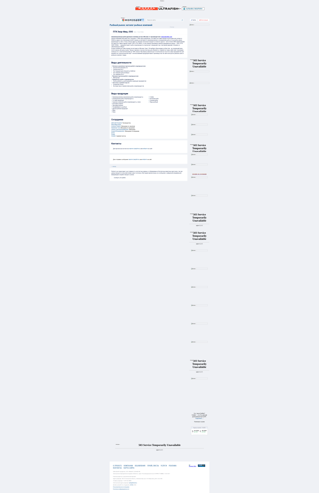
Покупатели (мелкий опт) (120, 67)
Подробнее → (199, 418)
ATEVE (131, 485)
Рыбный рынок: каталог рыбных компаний (131, 25)
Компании (128, 466)
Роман (113, 134)
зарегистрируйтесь (134, 148)
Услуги (164, 466)
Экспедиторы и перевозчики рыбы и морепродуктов (128, 86)
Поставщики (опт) (118, 74)
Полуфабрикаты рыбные (119, 107)
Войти (194, 20)
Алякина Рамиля (116, 126)
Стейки (152, 97)
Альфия (113, 136)
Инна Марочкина (116, 124)
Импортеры (116, 77)
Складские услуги (117, 84)
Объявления (140, 466)
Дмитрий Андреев (116, 123)
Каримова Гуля (115, 128)
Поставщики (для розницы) (120, 72)
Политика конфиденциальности (121, 489)
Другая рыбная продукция (120, 108)
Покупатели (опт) (117, 69)
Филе (113, 112)
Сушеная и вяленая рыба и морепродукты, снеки (126, 102)
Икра (113, 110)
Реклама (172, 466)
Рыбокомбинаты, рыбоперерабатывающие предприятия (129, 81)
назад (114, 166)
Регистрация (204, 20)
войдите (145, 148)
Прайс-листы (153, 466)
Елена (113, 133)
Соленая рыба (154, 100)
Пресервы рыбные (117, 105)
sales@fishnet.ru (133, 482)
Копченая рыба (154, 98)
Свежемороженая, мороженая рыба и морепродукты (127, 97)
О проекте (117, 466)
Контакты (117, 468)
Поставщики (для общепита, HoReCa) (123, 71)
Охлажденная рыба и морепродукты (122, 98)
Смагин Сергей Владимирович (120, 129)
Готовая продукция (118, 100)
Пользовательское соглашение (121, 487)
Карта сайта (129, 468)
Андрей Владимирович (117, 131)
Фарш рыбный (154, 102)
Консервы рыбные (117, 103)
